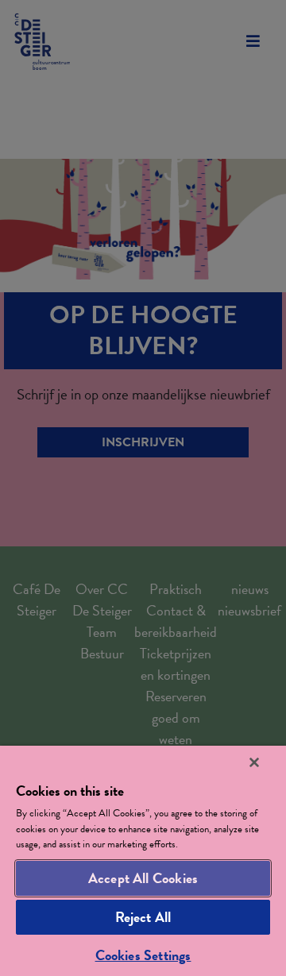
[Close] (254, 762)
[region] (143, 861)
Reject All (143, 917)
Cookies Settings (143, 955)
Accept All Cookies (143, 878)
